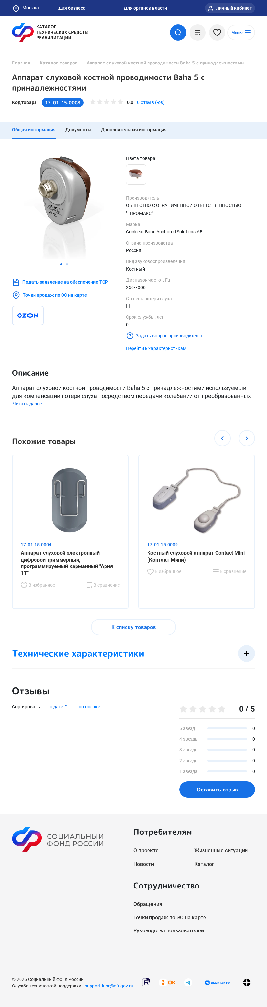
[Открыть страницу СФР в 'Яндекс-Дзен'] (247, 982)
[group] (64, 207)
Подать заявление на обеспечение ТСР (65, 282)
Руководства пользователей (169, 931)
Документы (78, 129)
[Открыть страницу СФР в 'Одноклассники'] (167, 982)
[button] (61, 264)
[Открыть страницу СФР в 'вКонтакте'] (217, 982)
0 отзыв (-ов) (151, 102)
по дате (55, 706)
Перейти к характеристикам (156, 348)
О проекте (146, 850)
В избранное (41, 585)
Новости (144, 864)
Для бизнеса (72, 8)
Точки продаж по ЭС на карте (55, 295)
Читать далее (27, 403)
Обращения (148, 904)
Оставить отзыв (217, 789)
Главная (21, 63)
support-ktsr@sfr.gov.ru (109, 985)
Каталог (204, 864)
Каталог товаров (58, 63)
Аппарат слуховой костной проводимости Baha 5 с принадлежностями (108, 82)
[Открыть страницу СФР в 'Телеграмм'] (188, 982)
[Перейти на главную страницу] (50, 32)
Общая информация (34, 129)
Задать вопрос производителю (169, 335)
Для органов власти (145, 8)
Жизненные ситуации (221, 850)
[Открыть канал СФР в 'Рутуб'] (146, 982)
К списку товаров (133, 627)
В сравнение (106, 585)
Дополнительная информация (134, 129)
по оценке (89, 706)
